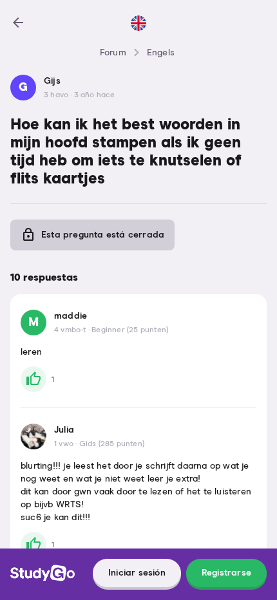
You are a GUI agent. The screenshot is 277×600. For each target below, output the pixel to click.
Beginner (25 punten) (129, 330)
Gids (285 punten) (111, 444)
